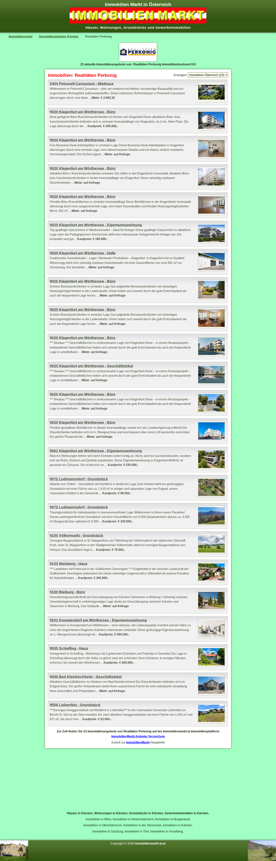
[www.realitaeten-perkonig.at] (138, 60)
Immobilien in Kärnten (177, 825)
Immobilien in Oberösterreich (102, 825)
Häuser (91, 27)
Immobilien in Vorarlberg (166, 831)
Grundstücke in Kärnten (146, 813)
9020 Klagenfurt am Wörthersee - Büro (82, 112)
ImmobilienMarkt (138, 742)
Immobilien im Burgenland (172, 819)
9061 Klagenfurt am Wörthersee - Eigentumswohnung (96, 451)
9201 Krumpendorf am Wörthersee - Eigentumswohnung (98, 620)
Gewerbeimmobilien (173, 27)
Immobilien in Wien (98, 819)
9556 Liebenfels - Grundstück (75, 705)
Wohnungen (110, 27)
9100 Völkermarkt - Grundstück (76, 535)
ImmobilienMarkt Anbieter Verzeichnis (138, 736)
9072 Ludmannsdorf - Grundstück (79, 479)
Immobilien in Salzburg (107, 831)
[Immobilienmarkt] (138, 22)
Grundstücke (135, 27)
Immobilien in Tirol (136, 831)
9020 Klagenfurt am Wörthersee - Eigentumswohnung (96, 225)
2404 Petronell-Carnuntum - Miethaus (82, 84)
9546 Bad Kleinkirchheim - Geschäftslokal (86, 677)
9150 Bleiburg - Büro (67, 592)
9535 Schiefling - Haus (69, 648)
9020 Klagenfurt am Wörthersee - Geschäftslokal (91, 366)
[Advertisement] (138, 778)
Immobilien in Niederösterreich (133, 819)
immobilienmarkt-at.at (150, 843)
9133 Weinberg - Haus (68, 564)
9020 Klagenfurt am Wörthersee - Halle (83, 253)
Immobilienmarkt (20, 36)
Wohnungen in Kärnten (110, 813)
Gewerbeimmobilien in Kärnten (186, 813)
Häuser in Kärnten (80, 813)
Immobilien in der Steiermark (142, 825)
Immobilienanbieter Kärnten (58, 36)
